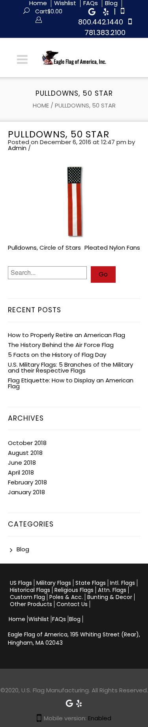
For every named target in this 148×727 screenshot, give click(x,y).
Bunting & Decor (109, 597)
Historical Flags (30, 589)
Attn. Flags (112, 589)
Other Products (31, 604)
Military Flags (53, 582)
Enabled (99, 718)
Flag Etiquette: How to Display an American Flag (70, 383)
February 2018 (27, 482)
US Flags (21, 582)
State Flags (90, 582)
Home (41, 105)
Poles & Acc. (66, 597)
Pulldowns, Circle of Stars (44, 247)
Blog (23, 549)
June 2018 (22, 462)
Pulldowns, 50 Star (58, 134)
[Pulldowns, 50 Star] (74, 201)
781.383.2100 (105, 32)
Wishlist (38, 619)
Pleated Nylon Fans (112, 247)
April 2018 (21, 472)
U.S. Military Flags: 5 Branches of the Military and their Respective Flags (70, 367)
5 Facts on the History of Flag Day (57, 355)
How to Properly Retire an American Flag (66, 335)
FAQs (59, 619)
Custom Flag (27, 597)
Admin (17, 148)
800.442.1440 (100, 22)
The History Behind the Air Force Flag (61, 345)
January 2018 (26, 492)
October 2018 (27, 443)
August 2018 (25, 453)
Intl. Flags (122, 582)
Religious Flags (74, 589)
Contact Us (72, 604)
